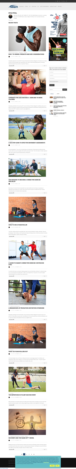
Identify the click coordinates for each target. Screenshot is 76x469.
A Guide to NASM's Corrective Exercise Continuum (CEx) (26, 264)
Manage (52, 465)
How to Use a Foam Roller (18, 225)
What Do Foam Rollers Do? (18, 351)
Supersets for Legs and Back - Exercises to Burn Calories (25, 98)
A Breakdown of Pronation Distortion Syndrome (26, 308)
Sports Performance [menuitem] (44, 6)
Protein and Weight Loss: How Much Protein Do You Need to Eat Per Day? (60, 97)
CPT (9, 436)
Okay (57, 465)
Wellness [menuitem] (60, 6)
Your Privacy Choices (4, 468)
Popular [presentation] (51, 93)
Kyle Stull (13, 56)
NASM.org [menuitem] (21, 6)
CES (9, 178)
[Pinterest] (61, 1)
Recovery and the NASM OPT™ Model (21, 438)
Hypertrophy (21, 52)
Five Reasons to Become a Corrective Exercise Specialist (24, 180)
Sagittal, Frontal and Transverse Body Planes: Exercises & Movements (60, 106)
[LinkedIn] (59, 1)
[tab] (52, 94)
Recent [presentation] (58, 93)
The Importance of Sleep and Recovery (22, 395)
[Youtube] (65, 1)
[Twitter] (63, 1)
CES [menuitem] (38, 6)
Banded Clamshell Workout (59, 110)
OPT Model (25, 52)
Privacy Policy (46, 462)
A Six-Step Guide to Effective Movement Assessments (27, 143)
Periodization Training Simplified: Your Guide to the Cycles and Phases (60, 113)
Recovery (11, 393)
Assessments (11, 141)
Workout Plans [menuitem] (53, 6)
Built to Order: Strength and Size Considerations (26, 54)
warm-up (11, 223)
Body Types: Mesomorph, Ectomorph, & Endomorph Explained (58, 102)
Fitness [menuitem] (26, 6)
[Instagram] (57, 1)
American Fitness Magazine (13, 52)
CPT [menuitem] (30, 6)
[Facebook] (56, 1)
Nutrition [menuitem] (34, 6)
